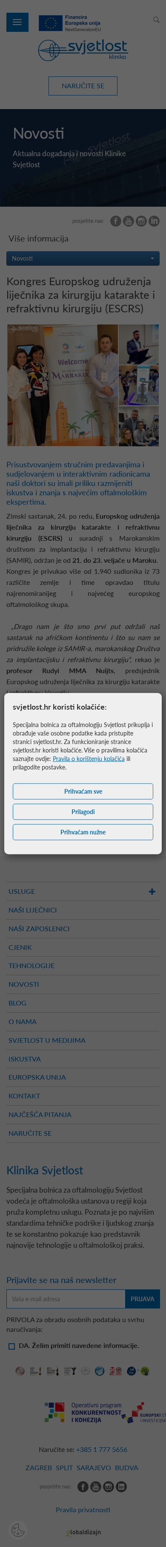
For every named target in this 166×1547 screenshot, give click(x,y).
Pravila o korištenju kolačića (89, 758)
